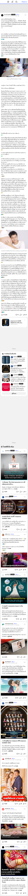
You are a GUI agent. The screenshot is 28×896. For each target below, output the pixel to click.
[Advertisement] (14, 8)
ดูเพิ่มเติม (7, 526)
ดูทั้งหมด (14, 393)
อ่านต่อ (15, 489)
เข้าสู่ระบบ (24, 2)
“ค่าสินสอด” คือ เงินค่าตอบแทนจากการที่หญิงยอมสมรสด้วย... (13, 483)
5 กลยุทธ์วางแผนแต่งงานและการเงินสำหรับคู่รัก (12, 607)
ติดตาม (17, 14)
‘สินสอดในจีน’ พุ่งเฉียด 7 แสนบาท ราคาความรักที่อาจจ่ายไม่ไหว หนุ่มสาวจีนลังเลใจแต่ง (13, 880)
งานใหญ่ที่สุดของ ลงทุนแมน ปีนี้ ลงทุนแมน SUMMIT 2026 (14, 742)
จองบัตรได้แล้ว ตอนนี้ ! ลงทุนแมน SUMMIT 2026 (11, 517)
